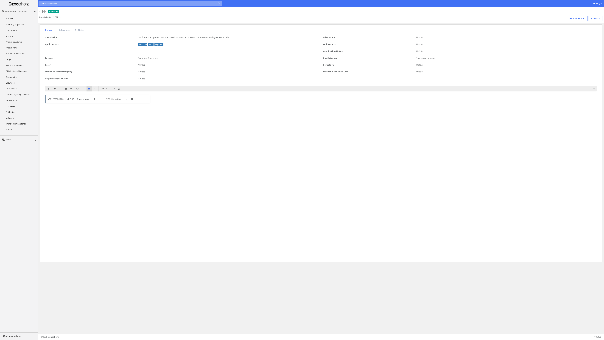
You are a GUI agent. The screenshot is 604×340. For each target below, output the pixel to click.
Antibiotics (10, 112)
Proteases (10, 106)
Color (48, 64)
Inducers (10, 118)
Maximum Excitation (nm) (58, 71)
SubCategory (330, 58)
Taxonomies (11, 77)
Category (50, 58)
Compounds (11, 30)
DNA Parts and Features (16, 71)
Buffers (9, 129)
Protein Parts (11, 47)
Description (51, 37)
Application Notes (333, 51)
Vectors (9, 36)
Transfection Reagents (16, 123)
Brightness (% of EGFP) (57, 78)
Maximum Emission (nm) (335, 71)
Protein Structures (14, 42)
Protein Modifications (15, 53)
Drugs (8, 59)
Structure (328, 64)
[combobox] (61, 16)
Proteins (9, 18)
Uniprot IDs (329, 44)
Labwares (10, 83)
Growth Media (12, 100)
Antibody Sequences (15, 24)
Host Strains (11, 88)
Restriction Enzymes (14, 65)
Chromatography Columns (18, 94)
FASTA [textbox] (104, 88)
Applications (52, 44)
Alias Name (329, 37)
